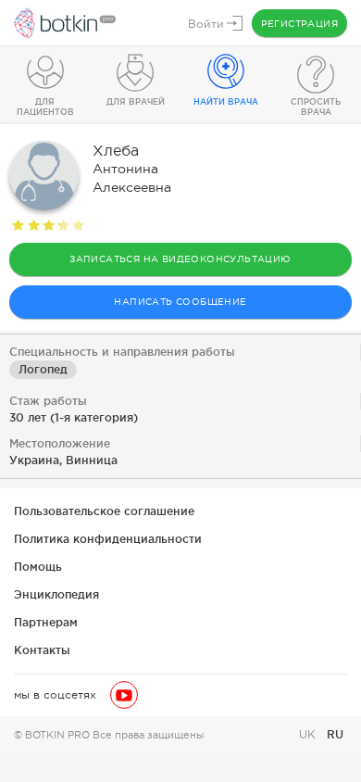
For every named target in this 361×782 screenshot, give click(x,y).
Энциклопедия (56, 594)
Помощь (38, 567)
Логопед (43, 369)
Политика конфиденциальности (108, 539)
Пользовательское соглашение (104, 511)
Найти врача (225, 102)
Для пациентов (45, 107)
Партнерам (46, 622)
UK (309, 734)
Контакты (42, 650)
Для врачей (135, 102)
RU (335, 734)
